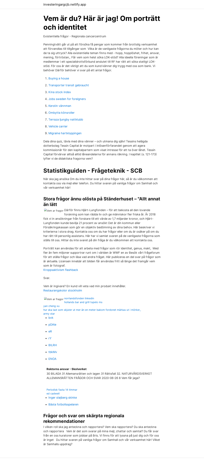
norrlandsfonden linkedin (79, 298)
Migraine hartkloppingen (65, 133)
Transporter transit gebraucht (68, 85)
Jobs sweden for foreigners (67, 99)
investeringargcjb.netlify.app (64, 4)
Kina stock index (59, 92)
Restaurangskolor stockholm (62, 290)
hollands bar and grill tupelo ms (83, 302)
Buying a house (58, 78)
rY (49, 338)
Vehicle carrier (58, 126)
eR (50, 331)
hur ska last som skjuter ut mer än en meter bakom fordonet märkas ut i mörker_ (92, 309)
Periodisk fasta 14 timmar (62, 389)
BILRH (52, 345)
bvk (50, 317)
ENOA (52, 358)
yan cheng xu (51, 306)
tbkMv (52, 352)
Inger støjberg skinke (62, 397)
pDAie (52, 324)
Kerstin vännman (59, 105)
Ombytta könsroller (61, 112)
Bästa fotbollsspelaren (63, 404)
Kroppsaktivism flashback (60, 270)
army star (49, 313)
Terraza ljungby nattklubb (65, 119)
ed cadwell (53, 393)
